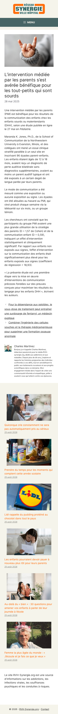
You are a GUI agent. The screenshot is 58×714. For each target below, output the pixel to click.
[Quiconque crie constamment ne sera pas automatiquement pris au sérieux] (29, 418)
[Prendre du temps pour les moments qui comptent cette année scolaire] (29, 463)
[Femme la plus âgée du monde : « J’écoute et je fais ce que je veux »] (29, 646)
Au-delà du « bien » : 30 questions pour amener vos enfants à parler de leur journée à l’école (28, 608)
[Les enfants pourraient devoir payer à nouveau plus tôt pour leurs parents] (29, 553)
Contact (45, 709)
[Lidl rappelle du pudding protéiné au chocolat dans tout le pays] (29, 508)
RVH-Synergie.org (29, 709)
